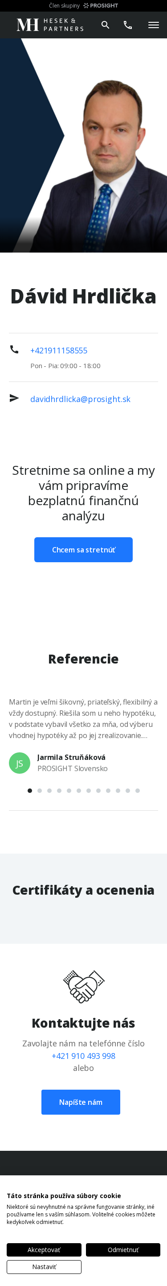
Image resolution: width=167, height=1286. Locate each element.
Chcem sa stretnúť (83, 550)
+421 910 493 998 (83, 1055)
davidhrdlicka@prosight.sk (80, 399)
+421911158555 (58, 350)
